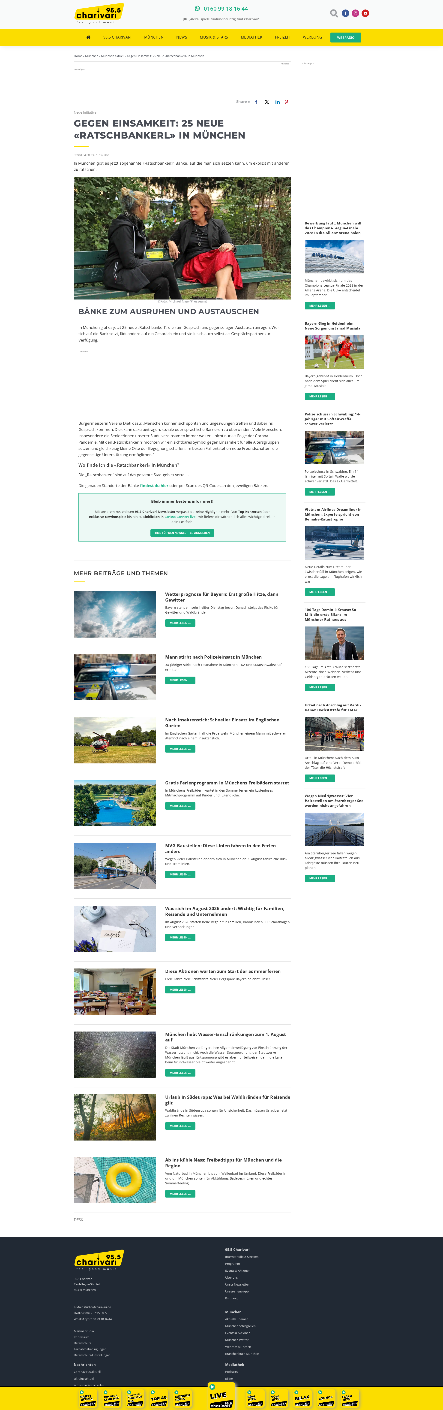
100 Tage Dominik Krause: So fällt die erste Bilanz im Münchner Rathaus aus (330, 614)
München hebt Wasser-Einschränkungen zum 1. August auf (225, 1037)
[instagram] (355, 13)
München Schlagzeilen (240, 1326)
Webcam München (238, 1347)
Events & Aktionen (237, 1270)
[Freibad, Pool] (115, 1159)
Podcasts (231, 1372)
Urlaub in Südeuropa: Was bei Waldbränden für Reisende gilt (227, 1100)
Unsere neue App (237, 1291)
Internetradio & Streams (241, 1257)
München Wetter (236, 1340)
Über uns (231, 1277)
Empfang (231, 1298)
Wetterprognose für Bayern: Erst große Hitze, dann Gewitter (221, 597)
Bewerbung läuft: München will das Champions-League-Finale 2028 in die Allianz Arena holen (333, 228)
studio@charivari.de (97, 1307)
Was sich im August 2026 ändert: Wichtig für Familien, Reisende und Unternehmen (224, 911)
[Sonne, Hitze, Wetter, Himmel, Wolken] (115, 593)
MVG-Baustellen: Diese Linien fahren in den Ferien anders (220, 848)
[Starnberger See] (334, 814)
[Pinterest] (286, 102)
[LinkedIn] (276, 102)
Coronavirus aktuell (87, 1372)
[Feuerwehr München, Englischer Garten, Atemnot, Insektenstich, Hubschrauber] (115, 719)
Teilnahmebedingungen (90, 1349)
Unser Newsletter (237, 1284)
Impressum (82, 1337)
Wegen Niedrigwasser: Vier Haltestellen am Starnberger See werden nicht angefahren (334, 800)
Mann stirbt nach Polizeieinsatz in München (213, 657)
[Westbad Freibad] (115, 782)
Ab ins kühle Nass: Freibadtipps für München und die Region (223, 1163)
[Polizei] (115, 656)
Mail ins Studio (84, 1331)
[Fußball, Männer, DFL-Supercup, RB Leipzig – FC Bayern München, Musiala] (334, 337)
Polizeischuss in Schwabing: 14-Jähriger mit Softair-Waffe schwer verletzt (332, 419)
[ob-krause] (334, 628)
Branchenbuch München (242, 1354)
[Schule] (115, 970)
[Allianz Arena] (334, 242)
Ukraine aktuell (84, 1379)
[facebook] (345, 13)
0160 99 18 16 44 (101, 1319)
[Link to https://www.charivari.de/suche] (333, 13)
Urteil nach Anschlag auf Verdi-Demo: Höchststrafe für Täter (333, 707)
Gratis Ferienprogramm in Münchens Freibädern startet (227, 783)
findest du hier (154, 485)
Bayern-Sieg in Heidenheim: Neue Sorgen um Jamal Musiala (332, 325)
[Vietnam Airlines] (334, 528)
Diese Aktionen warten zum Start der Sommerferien (223, 971)
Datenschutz (82, 1343)
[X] (266, 102)
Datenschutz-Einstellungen (92, 1355)
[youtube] (365, 13)
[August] (115, 907)
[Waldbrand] (115, 1096)
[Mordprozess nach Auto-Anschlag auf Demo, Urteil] (334, 719)
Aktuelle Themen (236, 1319)
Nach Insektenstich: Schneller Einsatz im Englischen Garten (222, 723)
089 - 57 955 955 (96, 1313)
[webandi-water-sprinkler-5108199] (115, 1033)
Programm (232, 1264)
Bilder (229, 1379)
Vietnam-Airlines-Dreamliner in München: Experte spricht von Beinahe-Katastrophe (333, 514)
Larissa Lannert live (180, 516)
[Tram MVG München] (115, 844)
